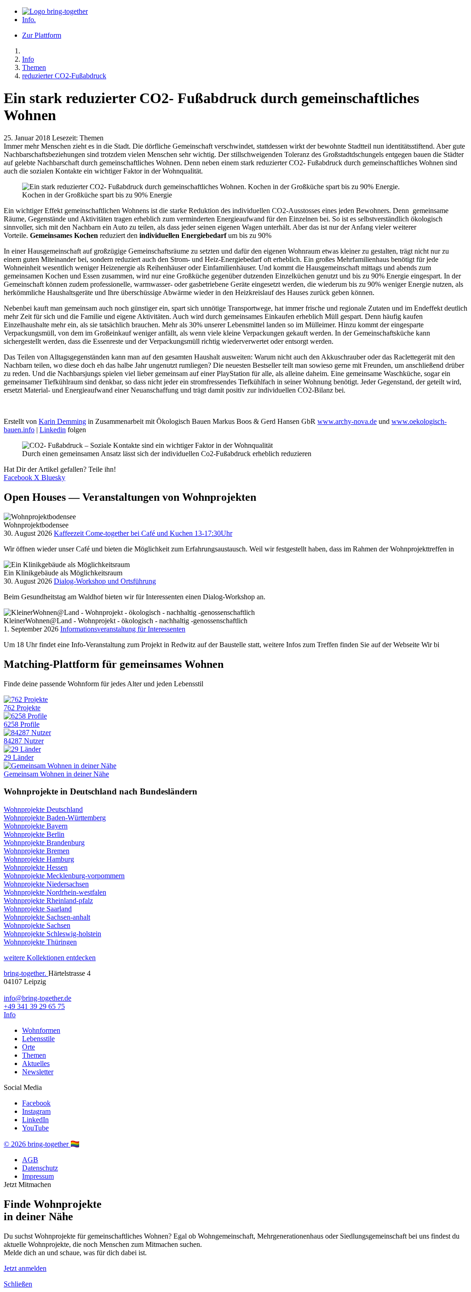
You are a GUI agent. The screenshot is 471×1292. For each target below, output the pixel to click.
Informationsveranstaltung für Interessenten (122, 629)
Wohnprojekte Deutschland (43, 809)
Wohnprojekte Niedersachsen (46, 884)
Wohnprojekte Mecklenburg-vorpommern (64, 876)
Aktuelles (36, 1063)
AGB (30, 1160)
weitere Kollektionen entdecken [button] (50, 958)
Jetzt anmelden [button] (25, 1268)
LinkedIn (35, 1120)
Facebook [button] (19, 477)
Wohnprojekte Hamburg (39, 859)
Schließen (18, 1284)
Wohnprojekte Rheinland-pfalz (48, 900)
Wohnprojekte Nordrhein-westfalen (55, 892)
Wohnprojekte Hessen (36, 867)
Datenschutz (40, 1168)
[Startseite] (55, 11)
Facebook (36, 1103)
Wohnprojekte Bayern (36, 826)
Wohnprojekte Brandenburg (44, 842)
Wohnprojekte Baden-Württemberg (55, 818)
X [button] (37, 477)
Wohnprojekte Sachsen (37, 925)
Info (29, 19)
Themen (34, 67)
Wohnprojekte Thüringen (40, 942)
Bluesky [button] (53, 477)
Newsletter (37, 1072)
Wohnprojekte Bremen (36, 851)
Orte (28, 1047)
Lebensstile (38, 1039)
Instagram (36, 1111)
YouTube (35, 1128)
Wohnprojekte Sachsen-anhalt (47, 917)
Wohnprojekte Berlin (34, 834)
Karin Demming (62, 421)
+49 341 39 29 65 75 (34, 1006)
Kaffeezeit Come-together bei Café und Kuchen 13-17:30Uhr (143, 533)
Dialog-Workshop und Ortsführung (105, 581)
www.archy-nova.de (347, 421)
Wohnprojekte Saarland (38, 909)
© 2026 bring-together (37, 1144)
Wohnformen (41, 1030)
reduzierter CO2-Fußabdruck (64, 76)
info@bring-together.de (37, 998)
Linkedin (53, 430)
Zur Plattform (41, 35)
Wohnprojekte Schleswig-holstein (52, 934)
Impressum (38, 1176)
